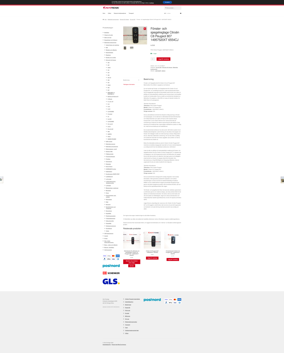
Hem (104, 13)
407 (108, 82)
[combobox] (172, 8)
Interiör (106, 236)
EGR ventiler (109, 141)
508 (108, 87)
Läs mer (132, 266)
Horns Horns (109, 166)
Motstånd (108, 190)
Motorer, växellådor (109, 247)
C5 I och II (110, 124)
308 (108, 75)
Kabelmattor (109, 171)
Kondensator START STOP (112, 174)
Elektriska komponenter (113, 19)
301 (108, 70)
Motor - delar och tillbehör (111, 245)
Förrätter (108, 159)
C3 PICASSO (111, 111)
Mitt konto (127, 316)
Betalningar (128, 305)
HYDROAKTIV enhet (111, 169)
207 (108, 65)
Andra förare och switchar (112, 45)
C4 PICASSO (111, 121)
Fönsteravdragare (110, 156)
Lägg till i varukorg (163, 59)
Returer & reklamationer (120, 13)
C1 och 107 (110, 101)
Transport (131, 13)
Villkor (109, 13)
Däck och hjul (107, 37)
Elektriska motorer (110, 144)
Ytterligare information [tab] (129, 84)
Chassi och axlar (108, 35)
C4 (108, 116)
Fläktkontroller (109, 154)
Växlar (107, 231)
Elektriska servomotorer (112, 146)
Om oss (127, 319)
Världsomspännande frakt (132, 330)
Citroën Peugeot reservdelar (132, 299)
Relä (107, 202)
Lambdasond (109, 176)
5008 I (109, 85)
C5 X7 (109, 126)
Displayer (108, 55)
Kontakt (127, 313)
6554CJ (163, 71)
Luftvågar (108, 185)
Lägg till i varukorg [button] (152, 258)
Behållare (106, 32)
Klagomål (127, 307)
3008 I (109, 67)
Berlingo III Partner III (113, 96)
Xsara (109, 136)
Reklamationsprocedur (131, 322)
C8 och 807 (132, 19)
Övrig (107, 193)
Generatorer (109, 161)
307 (108, 72)
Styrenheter (109, 211)
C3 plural (110, 114)
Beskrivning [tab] (126, 80)
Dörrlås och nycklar (111, 57)
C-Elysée (110, 99)
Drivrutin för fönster (124, 19)
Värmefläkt (108, 223)
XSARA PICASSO (112, 139)
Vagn (126, 327)
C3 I (109, 104)
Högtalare (108, 164)
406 (108, 80)
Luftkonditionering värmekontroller (111, 182)
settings (152, 3)
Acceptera (167, 2)
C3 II (109, 106)
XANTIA (110, 134)
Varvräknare (109, 228)
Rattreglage (109, 199)
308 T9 (109, 77)
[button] (145, 29)
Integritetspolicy (129, 302)
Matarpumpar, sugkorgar (112, 188)
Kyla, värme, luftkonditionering (109, 241)
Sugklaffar (108, 213)
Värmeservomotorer (111, 226)
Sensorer (108, 204)
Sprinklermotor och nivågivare (111, 207)
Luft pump (108, 179)
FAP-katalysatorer (108, 233)
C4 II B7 (110, 119)
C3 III (109, 109)
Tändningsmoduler (111, 216)
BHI (107, 47)
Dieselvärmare (109, 52)
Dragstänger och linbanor (110, 40)
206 (108, 62)
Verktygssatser (108, 250)
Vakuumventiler (110, 221)
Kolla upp (127, 310)
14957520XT (158, 71)
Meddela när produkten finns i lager (132, 261)
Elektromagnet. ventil (111, 149)
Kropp (105, 238)
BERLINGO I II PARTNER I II (111, 93)
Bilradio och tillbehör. (111, 50)
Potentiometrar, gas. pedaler (111, 196)
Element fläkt (109, 151)
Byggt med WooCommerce (119, 344)
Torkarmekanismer (110, 218)
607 (108, 90)
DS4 (109, 131)
